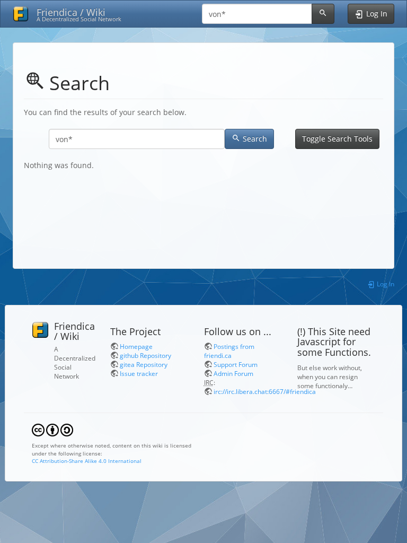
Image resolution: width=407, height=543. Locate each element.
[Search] (323, 14)
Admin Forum (233, 373)
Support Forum (236, 364)
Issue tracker (139, 373)
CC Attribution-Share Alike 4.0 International (86, 461)
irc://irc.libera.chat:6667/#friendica (265, 391)
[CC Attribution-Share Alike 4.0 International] (52, 429)
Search (255, 139)
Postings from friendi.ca (229, 351)
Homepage (136, 346)
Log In (384, 283)
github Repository (145, 355)
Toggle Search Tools (337, 139)
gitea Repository (143, 364)
